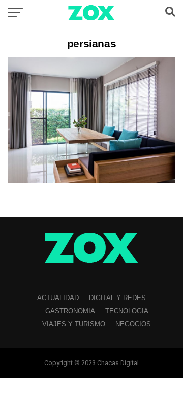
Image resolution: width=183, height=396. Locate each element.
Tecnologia (126, 311)
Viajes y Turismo (73, 324)
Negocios (133, 324)
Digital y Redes (117, 298)
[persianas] (91, 180)
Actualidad (58, 298)
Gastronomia (70, 311)
